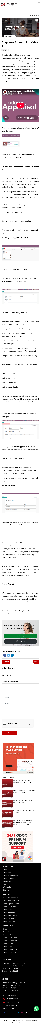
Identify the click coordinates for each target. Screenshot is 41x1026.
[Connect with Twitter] (9, 1012)
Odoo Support (8, 909)
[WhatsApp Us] (36, 1009)
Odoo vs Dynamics (10, 938)
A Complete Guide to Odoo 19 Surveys (23, 811)
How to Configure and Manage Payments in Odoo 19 (24, 791)
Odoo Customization (10, 898)
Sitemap (6, 890)
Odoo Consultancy (10, 915)
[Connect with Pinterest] (13, 1012)
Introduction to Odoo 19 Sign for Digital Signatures (23, 801)
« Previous (6, 662)
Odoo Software (8, 932)
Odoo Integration (9, 907)
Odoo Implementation (11, 904)
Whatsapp (22, 636)
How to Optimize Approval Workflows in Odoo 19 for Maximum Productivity (22, 822)
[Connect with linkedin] (18, 1012)
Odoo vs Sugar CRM (10, 949)
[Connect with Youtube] (26, 1012)
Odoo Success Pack (10, 875)
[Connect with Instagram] (22, 1012)
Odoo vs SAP (8, 935)
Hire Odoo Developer (11, 901)
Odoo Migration (9, 912)
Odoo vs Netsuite (9, 944)
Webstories (7, 887)
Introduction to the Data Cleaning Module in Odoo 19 (23, 781)
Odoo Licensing (9, 921)
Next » (36, 662)
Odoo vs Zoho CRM (10, 952)
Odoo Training (8, 918)
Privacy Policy (24, 1023)
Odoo (5, 869)
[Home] (10, 6)
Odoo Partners (8, 878)
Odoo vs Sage (8, 947)
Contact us (7, 881)
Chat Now (22, 641)
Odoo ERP (7, 929)
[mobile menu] (39, 2)
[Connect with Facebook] (5, 1012)
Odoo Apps (7, 872)
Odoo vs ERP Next (10, 941)
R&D (4, 884)
